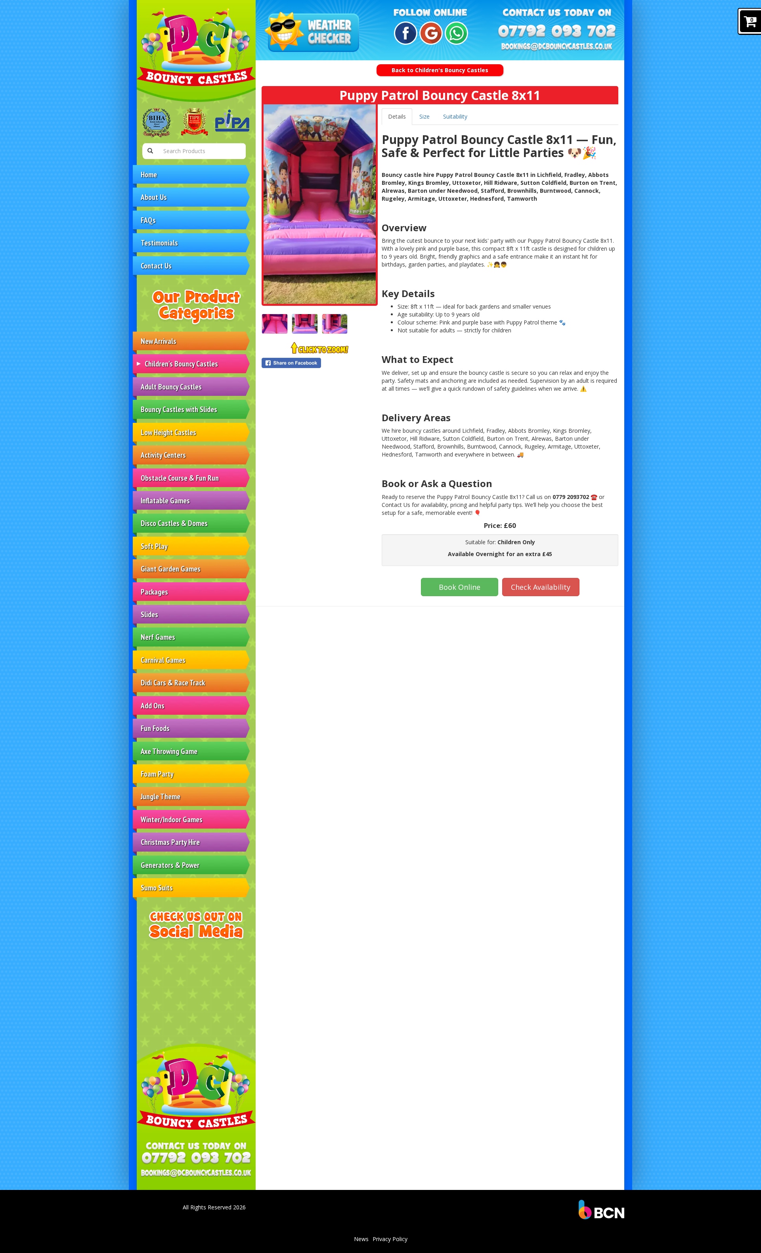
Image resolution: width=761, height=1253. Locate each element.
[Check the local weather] (313, 32)
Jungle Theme (160, 796)
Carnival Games (163, 660)
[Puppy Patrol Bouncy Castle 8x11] (320, 204)
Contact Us (156, 266)
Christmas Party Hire (170, 842)
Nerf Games (158, 637)
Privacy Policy (390, 1239)
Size (424, 116)
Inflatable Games (165, 500)
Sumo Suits (157, 887)
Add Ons (152, 705)
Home (149, 174)
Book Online (459, 587)
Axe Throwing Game (169, 751)
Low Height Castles (168, 432)
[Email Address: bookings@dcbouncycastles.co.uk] (196, 1173)
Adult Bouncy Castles (171, 386)
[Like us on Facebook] (404, 33)
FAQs (148, 220)
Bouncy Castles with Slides (179, 409)
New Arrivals (158, 341)
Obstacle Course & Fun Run (180, 478)
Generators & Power (170, 865)
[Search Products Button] (150, 151)
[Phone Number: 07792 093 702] (196, 1158)
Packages (154, 592)
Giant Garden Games (171, 569)
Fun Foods (155, 728)
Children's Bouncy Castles (181, 363)
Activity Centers (163, 455)
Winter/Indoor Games (172, 819)
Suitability (455, 116)
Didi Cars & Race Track (173, 682)
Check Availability (540, 587)
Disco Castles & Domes (174, 523)
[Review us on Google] (429, 33)
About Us (154, 197)
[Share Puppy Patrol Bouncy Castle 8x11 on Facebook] (320, 363)
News (361, 1239)
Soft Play (154, 546)
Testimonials (159, 243)
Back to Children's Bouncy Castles (440, 70)
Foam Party (157, 774)
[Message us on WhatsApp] (455, 33)
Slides (149, 614)
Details (397, 116)
